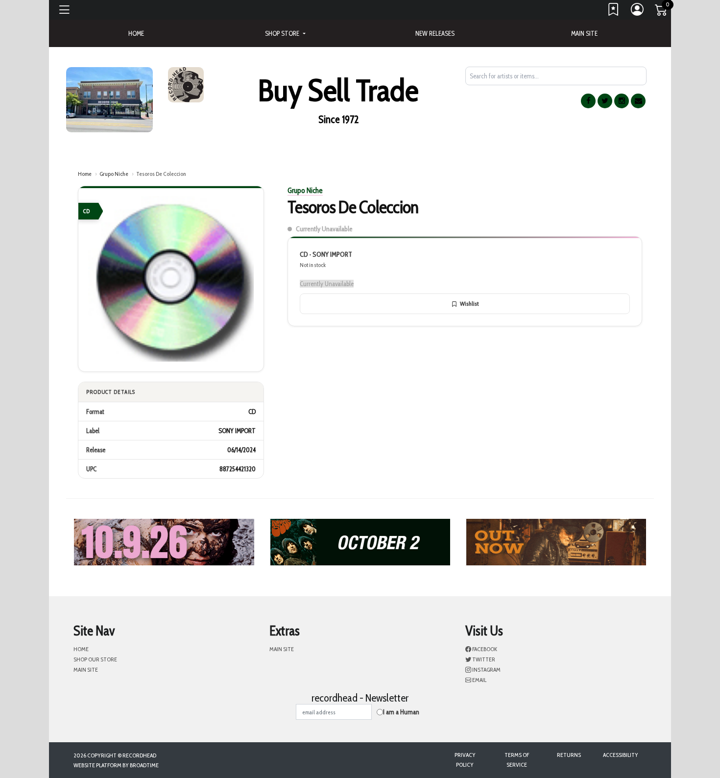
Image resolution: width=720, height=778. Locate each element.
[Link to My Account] (638, 11)
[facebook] (588, 101)
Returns (569, 754)
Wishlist (469, 303)
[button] (285, 33)
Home (85, 173)
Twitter (483, 659)
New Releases (435, 33)
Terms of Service (516, 759)
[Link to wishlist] (614, 11)
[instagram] (621, 101)
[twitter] (605, 101)
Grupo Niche (113, 173)
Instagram (486, 669)
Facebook (484, 649)
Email (478, 679)
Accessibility (620, 754)
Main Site (584, 33)
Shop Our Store (95, 659)
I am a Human (401, 712)
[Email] (638, 101)
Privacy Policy (465, 759)
